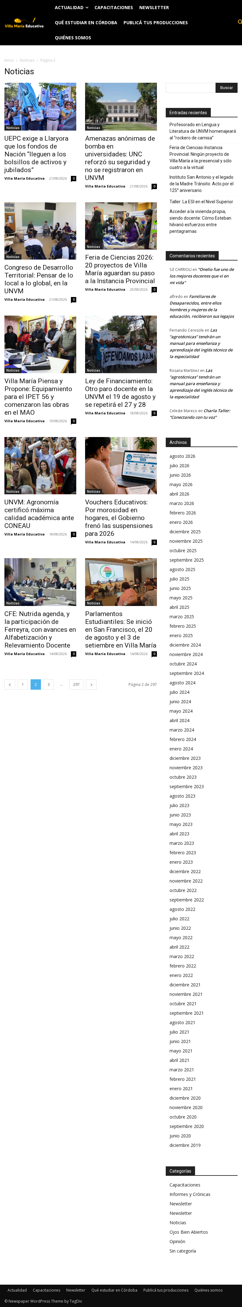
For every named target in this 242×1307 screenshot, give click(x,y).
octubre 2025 (183, 550)
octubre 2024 (183, 664)
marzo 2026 (182, 503)
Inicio (9, 60)
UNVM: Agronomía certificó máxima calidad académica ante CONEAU (39, 514)
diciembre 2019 (185, 1145)
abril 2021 (179, 1060)
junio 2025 (180, 588)
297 (76, 684)
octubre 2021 (183, 1004)
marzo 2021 (182, 1070)
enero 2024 (181, 749)
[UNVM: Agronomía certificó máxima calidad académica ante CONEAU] (40, 465)
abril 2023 (179, 834)
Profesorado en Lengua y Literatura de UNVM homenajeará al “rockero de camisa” (203, 131)
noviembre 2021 (186, 994)
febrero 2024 (183, 739)
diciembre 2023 (185, 758)
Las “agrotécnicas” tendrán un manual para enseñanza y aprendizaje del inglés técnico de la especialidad (201, 343)
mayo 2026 (181, 484)
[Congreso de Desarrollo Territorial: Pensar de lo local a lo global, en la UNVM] (40, 231)
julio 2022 (179, 919)
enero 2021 (181, 1088)
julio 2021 (179, 1032)
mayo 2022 (181, 937)
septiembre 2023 (187, 786)
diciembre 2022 (185, 871)
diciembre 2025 (185, 532)
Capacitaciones (185, 1185)
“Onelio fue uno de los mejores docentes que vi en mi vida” (202, 275)
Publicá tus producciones (165, 1290)
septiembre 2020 (187, 1126)
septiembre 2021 (187, 1013)
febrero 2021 (183, 1079)
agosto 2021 (182, 1022)
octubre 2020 (183, 1117)
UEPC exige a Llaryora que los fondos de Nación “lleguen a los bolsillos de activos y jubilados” (36, 154)
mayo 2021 (181, 1051)
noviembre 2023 (186, 768)
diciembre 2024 (185, 645)
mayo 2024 (181, 711)
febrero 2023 (183, 852)
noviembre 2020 (186, 1107)
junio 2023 (180, 815)
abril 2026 (179, 494)
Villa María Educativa (24, 178)
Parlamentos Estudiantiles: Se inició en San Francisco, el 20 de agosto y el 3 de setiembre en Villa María (120, 629)
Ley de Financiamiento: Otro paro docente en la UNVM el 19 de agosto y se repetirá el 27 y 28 (120, 392)
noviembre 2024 (186, 654)
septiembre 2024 (187, 673)
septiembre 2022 (187, 900)
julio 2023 (179, 805)
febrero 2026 (183, 513)
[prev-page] (9, 684)
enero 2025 (181, 635)
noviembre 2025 (186, 541)
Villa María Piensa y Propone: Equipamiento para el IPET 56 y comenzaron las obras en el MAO (38, 396)
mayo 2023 (181, 824)
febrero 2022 (183, 966)
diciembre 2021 (185, 985)
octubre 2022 (183, 890)
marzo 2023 (182, 843)
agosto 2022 (182, 909)
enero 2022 (181, 975)
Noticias (27, 60)
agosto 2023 (182, 796)
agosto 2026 (182, 456)
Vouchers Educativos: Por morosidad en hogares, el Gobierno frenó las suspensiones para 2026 (119, 517)
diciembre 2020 (185, 1098)
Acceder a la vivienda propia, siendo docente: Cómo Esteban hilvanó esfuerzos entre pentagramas (200, 221)
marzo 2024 (182, 730)
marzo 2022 (182, 956)
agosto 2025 (182, 569)
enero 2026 (181, 522)
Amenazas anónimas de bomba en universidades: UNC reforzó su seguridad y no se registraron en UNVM (120, 158)
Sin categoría (183, 1251)
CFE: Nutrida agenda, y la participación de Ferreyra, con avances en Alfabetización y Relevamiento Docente (40, 629)
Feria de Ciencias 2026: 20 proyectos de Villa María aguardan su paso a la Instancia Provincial (120, 269)
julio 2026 (179, 465)
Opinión (177, 1241)
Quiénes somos (208, 1290)
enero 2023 (181, 862)
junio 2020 (180, 1136)
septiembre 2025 (187, 560)
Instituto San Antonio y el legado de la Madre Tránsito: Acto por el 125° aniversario (201, 184)
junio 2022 (180, 928)
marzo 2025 (182, 617)
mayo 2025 (181, 598)
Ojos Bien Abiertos (189, 1232)
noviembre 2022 (186, 881)
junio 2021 (180, 1041)
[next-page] (91, 684)
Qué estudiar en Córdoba (114, 1290)
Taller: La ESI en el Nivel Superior (201, 201)
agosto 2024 (182, 683)
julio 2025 (179, 579)
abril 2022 (179, 947)
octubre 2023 (183, 777)
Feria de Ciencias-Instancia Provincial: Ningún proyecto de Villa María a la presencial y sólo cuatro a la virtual (201, 157)
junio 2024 (180, 701)
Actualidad (17, 1290)
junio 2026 (180, 475)
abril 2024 (179, 720)
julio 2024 (179, 692)
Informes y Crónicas (190, 1194)
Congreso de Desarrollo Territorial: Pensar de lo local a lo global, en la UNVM (38, 279)
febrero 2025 (183, 626)
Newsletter (181, 1204)
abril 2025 (179, 607)
